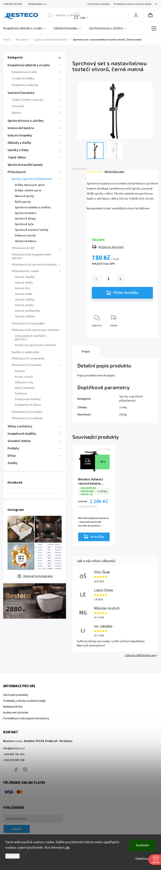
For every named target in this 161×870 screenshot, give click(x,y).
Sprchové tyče (24, 224)
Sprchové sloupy (25, 219)
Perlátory (21, 394)
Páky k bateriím (25, 388)
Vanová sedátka (25, 316)
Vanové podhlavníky (27, 311)
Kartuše (20, 371)
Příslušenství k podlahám (27, 418)
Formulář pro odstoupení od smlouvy (26, 718)
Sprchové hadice (25, 213)
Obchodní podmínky (98, 4)
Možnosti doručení (111, 247)
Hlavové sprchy (24, 196)
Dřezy (12, 456)
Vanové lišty (22, 288)
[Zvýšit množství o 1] (120, 279)
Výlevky (17, 113)
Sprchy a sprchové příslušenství (32, 179)
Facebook (16, 769)
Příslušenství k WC (23, 248)
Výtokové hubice (25, 241)
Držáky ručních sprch (28, 190)
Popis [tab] (86, 351)
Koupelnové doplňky (22, 434)
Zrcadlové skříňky (23, 78)
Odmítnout (142, 859)
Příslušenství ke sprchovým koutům (34, 265)
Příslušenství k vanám (25, 271)
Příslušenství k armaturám (28, 359)
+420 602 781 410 (13, 754)
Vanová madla (23, 294)
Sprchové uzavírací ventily (32, 230)
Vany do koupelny (20, 135)
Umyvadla (18, 106)
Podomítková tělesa (28, 405)
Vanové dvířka (24, 283)
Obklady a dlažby (19, 143)
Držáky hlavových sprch (30, 185)
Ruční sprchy (23, 202)
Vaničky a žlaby (18, 150)
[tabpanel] (94, 495)
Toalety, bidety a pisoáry (28, 100)
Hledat (17, 829)
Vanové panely (24, 305)
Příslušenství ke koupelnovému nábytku (31, 256)
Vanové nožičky (25, 300)
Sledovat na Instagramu (38, 576)
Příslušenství (17, 172)
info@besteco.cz (14, 748)
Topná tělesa (17, 157)
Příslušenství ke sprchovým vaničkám (35, 330)
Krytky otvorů (24, 377)
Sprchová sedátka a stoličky (33, 207)
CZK (82, 18)
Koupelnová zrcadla (24, 72)
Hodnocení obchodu (15, 713)
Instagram (25, 769)
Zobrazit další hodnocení (140, 655)
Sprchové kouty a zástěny (26, 121)
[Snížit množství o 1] (96, 279)
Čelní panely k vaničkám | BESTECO (31, 338)
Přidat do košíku (125, 292)
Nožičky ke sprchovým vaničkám (35, 345)
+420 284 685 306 (13, 760)
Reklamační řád (12, 707)
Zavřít (146, 332)
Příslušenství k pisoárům (27, 412)
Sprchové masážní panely (25, 165)
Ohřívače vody (24, 382)
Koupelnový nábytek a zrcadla (29, 65)
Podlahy (13, 448)
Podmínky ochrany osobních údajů (132, 4)
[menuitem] (26, 28)
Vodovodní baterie (21, 128)
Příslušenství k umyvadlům (28, 324)
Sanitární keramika (21, 93)
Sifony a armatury (20, 426)
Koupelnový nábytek (25, 85)
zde (67, 847)
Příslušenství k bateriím (26, 365)
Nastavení (12, 856)
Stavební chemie (19, 441)
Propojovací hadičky (28, 399)
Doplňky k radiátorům (25, 352)
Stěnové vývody (25, 235)
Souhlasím (142, 845)
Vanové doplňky (25, 277)
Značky (13, 463)
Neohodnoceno (114, 171)
